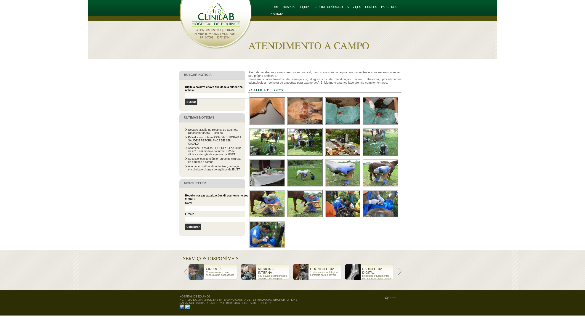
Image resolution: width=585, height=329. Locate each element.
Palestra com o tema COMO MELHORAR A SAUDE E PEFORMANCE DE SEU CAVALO (214, 140)
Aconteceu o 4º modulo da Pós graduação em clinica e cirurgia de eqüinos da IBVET (214, 168)
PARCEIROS (389, 7)
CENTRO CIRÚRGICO (329, 7)
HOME (275, 7)
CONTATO (277, 14)
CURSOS (371, 7)
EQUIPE (305, 7)
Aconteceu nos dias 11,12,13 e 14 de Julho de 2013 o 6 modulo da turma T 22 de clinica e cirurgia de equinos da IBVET (215, 151)
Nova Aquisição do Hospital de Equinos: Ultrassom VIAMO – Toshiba (213, 131)
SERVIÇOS (354, 7)
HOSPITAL (289, 7)
